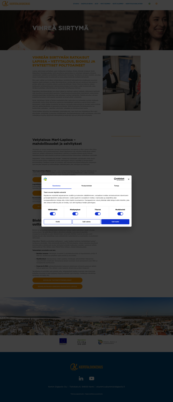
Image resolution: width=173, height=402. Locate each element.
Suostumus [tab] (56, 186)
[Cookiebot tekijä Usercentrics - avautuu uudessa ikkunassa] (115, 179)
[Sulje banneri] (128, 179)
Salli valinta (86, 222)
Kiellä (58, 222)
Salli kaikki (115, 222)
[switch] (75, 213)
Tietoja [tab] (116, 186)
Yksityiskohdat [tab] (86, 186)
